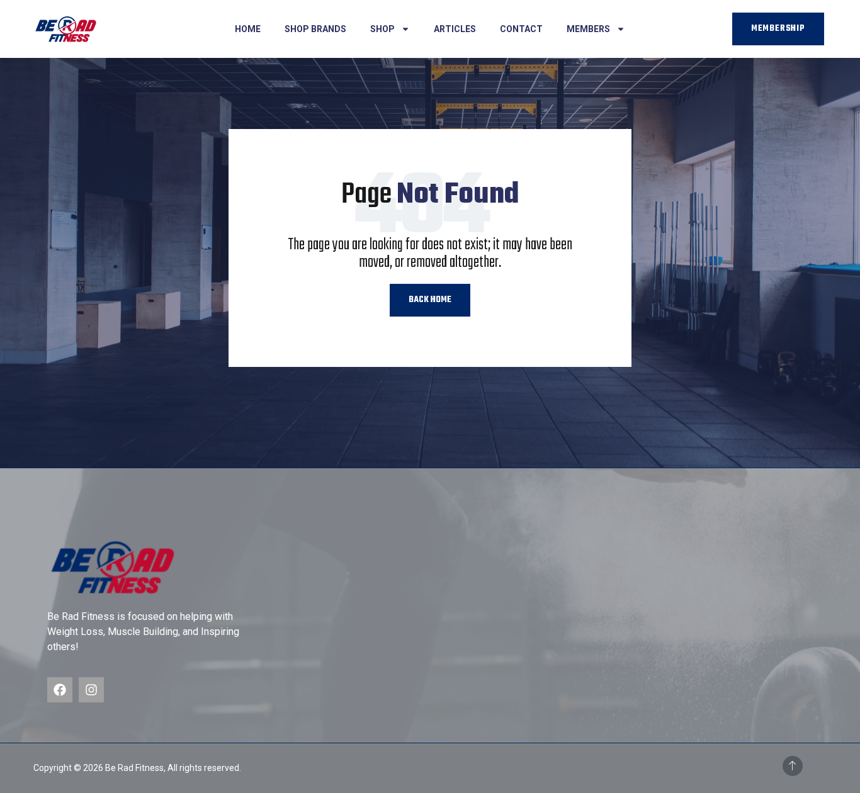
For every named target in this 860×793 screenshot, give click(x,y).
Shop (382, 29)
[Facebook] (59, 689)
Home (248, 29)
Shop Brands (315, 29)
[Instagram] (91, 689)
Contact (521, 29)
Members (588, 29)
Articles (455, 29)
